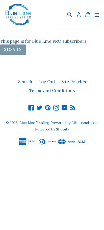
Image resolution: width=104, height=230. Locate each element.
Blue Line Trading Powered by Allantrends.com (58, 122)
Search (25, 81)
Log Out (46, 81)
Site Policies (73, 81)
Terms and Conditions (52, 90)
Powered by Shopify (52, 129)
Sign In (13, 49)
